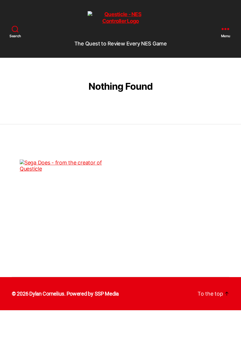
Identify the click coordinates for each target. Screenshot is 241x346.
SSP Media (107, 294)
